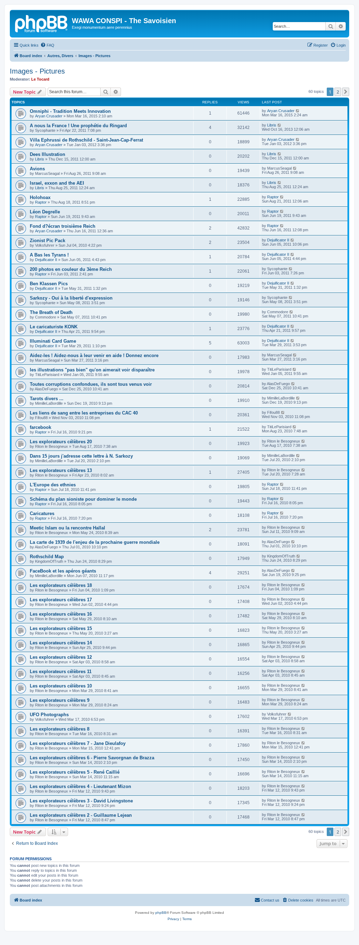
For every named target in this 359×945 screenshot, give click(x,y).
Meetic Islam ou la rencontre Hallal (67, 527)
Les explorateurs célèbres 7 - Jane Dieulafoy (78, 743)
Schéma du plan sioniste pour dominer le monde (83, 499)
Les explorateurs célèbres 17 (61, 599)
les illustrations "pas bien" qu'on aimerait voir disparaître (92, 369)
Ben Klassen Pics (49, 283)
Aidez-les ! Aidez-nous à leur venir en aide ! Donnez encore (94, 355)
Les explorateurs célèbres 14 (61, 642)
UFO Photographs (49, 714)
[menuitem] (47, 45)
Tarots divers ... (46, 398)
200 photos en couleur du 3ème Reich (71, 269)
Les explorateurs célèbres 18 (61, 585)
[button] (345, 92)
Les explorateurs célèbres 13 (61, 470)
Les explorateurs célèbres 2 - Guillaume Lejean (81, 815)
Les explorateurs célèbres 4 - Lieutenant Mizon (80, 786)
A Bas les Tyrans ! (49, 255)
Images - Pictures (37, 71)
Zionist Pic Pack (47, 240)
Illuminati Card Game (53, 341)
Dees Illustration (47, 154)
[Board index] (42, 23)
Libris (271, 125)
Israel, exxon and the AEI (57, 183)
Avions (37, 168)
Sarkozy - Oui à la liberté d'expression (71, 298)
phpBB (161, 913)
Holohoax (40, 197)
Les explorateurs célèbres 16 (61, 614)
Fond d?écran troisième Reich (62, 226)
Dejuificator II (278, 240)
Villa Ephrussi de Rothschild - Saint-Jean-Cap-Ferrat (86, 140)
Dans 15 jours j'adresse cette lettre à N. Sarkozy (81, 456)
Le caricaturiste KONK (53, 326)
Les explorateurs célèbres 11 (61, 671)
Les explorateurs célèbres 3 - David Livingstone (81, 800)
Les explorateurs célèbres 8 (59, 729)
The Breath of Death (51, 312)
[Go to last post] (298, 111)
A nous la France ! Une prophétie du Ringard (78, 125)
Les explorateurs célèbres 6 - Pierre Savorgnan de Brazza (92, 757)
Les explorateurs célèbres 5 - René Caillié (75, 772)
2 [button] (338, 92)
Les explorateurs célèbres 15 (61, 628)
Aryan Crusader (48, 116)
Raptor (41, 202)
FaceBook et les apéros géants (63, 571)
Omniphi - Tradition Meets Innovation (70, 111)
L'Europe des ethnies (53, 484)
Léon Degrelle (45, 211)
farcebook (40, 427)
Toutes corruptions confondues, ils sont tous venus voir (91, 384)
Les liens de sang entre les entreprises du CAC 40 (84, 413)
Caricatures (42, 513)
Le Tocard (40, 79)
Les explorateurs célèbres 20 (61, 441)
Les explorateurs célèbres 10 (61, 686)
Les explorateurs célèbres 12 (61, 657)
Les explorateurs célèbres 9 (59, 700)
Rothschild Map (47, 556)
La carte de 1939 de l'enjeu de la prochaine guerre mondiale (95, 542)
